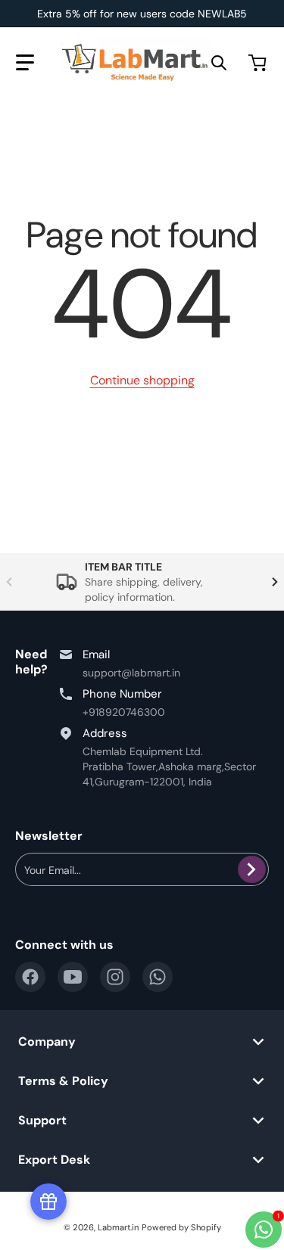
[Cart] (259, 63)
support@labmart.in (131, 672)
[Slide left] (9, 582)
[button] (25, 63)
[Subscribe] (252, 869)
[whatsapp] (157, 977)
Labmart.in (118, 1227)
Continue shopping (142, 380)
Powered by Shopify (181, 1227)
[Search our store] (219, 63)
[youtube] (73, 977)
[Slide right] (275, 582)
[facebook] (30, 977)
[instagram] (115, 977)
